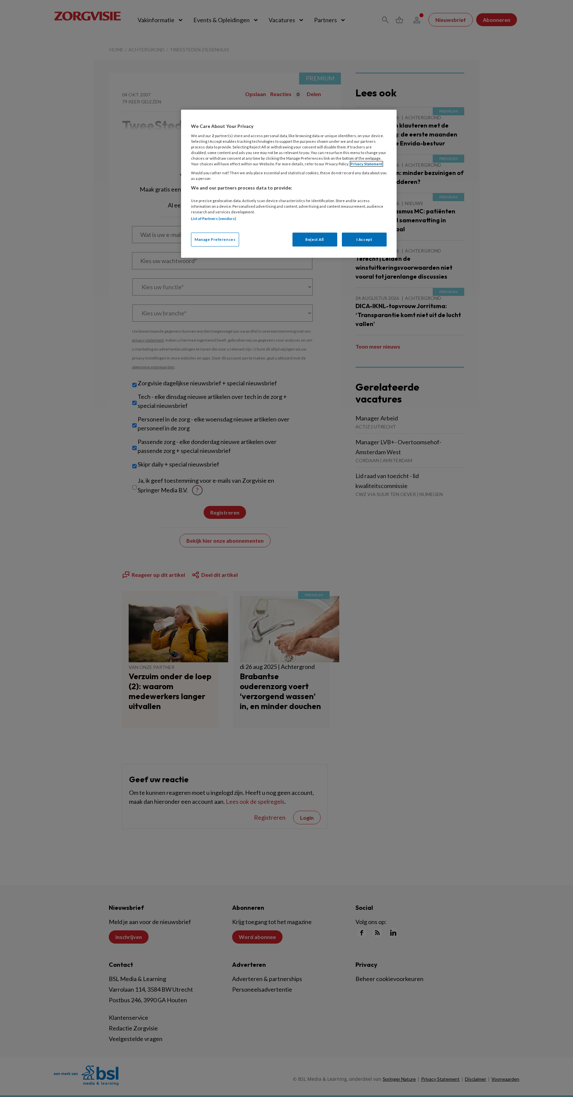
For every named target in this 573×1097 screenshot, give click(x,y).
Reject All (314, 239)
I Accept (364, 239)
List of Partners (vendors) (213, 218)
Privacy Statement (366, 164)
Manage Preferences (215, 239)
